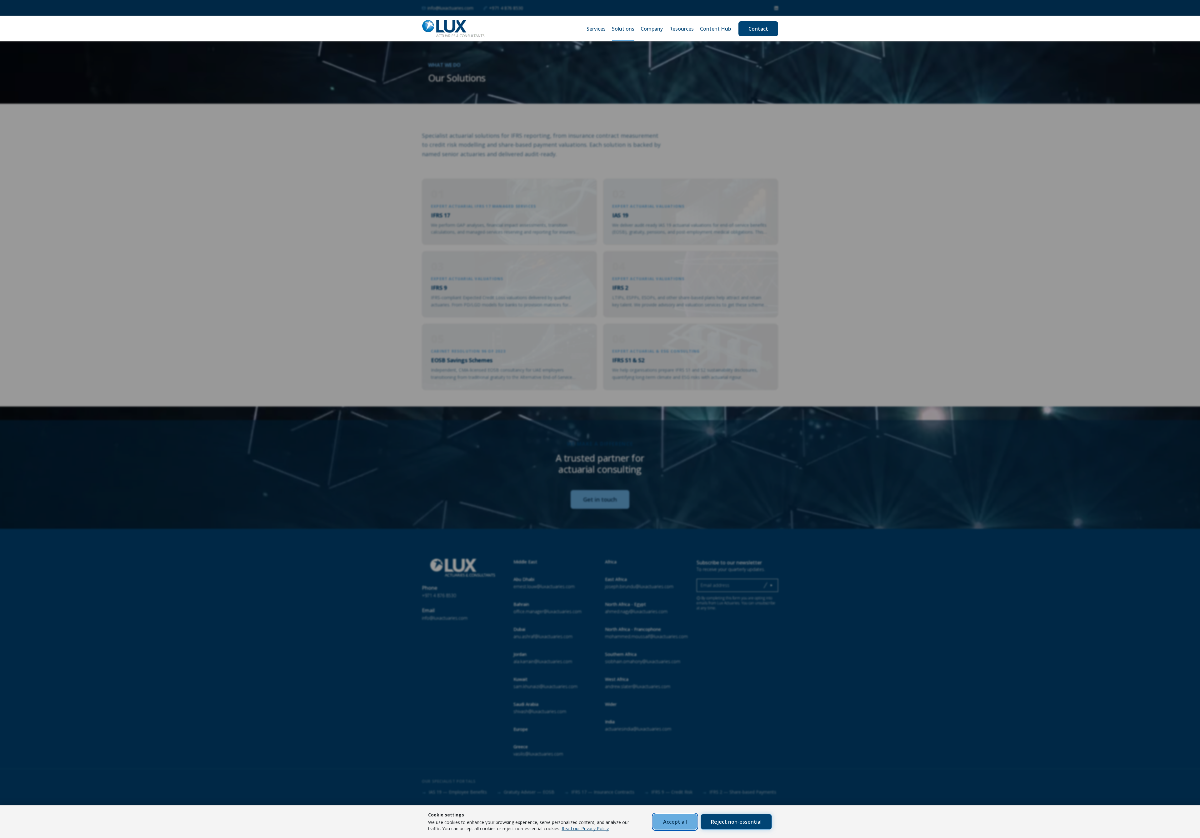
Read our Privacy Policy (585, 828)
